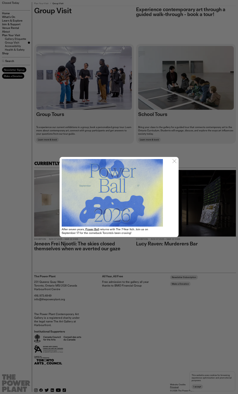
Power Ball (92, 229)
